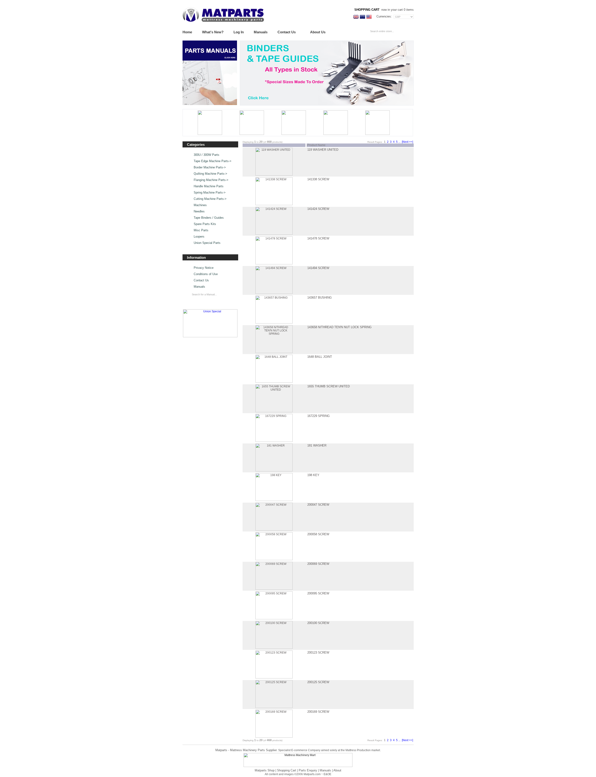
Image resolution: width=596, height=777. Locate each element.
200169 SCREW (318, 711)
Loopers (199, 236)
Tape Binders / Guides (209, 217)
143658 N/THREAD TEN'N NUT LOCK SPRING (339, 327)
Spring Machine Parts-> (210, 192)
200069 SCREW (318, 564)
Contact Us (287, 32)
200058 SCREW (318, 534)
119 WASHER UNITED (322, 149)
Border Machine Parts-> (210, 167)
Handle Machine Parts (209, 186)
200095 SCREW (318, 593)
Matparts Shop (264, 770)
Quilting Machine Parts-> (210, 173)
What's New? (213, 32)
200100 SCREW (318, 623)
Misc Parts (201, 230)
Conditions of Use (206, 274)
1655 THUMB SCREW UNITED (328, 386)
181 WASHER (316, 445)
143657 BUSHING (319, 297)
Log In (239, 32)
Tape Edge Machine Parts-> (212, 161)
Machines (200, 205)
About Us (317, 32)
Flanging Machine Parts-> (211, 180)
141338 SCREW (318, 179)
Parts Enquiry (308, 770)
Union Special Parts (207, 243)
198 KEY (313, 475)
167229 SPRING (318, 416)
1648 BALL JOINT (319, 356)
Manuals (261, 32)
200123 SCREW (318, 652)
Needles (199, 211)
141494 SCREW (318, 268)
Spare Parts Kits (205, 224)
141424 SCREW (318, 209)
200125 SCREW (318, 682)
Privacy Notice (203, 267)
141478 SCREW (318, 238)
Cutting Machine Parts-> (210, 199)
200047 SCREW (318, 504)
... (399, 141)
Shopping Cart (286, 770)
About (337, 770)
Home (187, 32)
